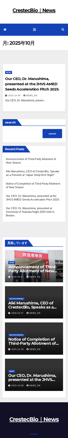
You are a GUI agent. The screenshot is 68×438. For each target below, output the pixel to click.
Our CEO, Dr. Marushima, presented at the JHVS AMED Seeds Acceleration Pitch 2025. (32, 84)
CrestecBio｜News (34, 10)
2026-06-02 (17, 277)
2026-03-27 (17, 313)
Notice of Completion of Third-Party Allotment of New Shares (32, 343)
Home (34, 434)
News (8, 72)
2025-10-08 (14, 95)
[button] (63, 29)
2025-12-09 (17, 349)
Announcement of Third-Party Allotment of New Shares (32, 270)
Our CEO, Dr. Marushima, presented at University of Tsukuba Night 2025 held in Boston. (30, 212)
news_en (31, 95)
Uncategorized (16, 299)
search (10, 122)
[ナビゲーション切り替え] (34, 30)
